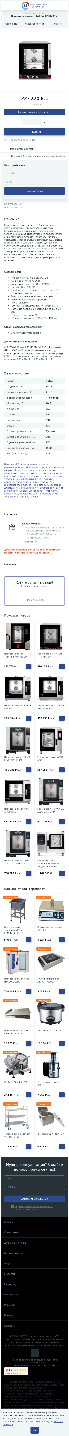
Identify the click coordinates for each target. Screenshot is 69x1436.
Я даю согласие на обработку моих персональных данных (34, 1208)
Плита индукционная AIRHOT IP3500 (48, 980)
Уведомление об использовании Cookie (34, 1365)
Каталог (8, 1221)
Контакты (9, 1325)
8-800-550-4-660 (27, 496)
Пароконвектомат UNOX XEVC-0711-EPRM (50, 810)
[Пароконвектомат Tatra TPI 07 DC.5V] (51, 636)
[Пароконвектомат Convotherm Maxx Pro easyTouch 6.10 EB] (51, 843)
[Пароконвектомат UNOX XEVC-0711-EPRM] (51, 791)
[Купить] (28, 666)
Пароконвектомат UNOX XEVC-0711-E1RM (17, 759)
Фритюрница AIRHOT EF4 (50, 1134)
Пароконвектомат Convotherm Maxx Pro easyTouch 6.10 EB (48, 863)
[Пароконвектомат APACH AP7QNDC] (17, 688)
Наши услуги (11, 1284)
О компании (11, 1232)
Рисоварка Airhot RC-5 (49, 1030)
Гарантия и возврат (15, 1253)
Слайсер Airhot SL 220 (16, 1082)
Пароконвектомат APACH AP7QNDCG (17, 810)
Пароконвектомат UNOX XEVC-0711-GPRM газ (17, 862)
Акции (7, 1263)
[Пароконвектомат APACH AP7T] (51, 740)
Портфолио (11, 1294)
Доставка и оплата (15, 1242)
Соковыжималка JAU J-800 (49, 1084)
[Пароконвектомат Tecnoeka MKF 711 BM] (17, 636)
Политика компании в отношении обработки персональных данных (35, 1361)
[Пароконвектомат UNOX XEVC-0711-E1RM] (17, 740)
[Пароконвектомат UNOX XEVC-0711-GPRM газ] (17, 843)
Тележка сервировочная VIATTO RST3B (17, 1135)
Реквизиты (10, 1304)
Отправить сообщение (34, 1198)
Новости (9, 1273)
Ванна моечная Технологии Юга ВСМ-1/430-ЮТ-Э (13, 930)
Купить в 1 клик (34, 191)
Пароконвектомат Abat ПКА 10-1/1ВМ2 (16, 980)
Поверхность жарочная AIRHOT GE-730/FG (16, 1032)
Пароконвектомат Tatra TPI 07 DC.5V (49, 655)
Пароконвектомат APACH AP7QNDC (17, 707)
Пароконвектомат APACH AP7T (50, 759)
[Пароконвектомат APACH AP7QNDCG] (17, 791)
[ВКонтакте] (35, 1353)
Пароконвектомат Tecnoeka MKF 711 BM (15, 655)
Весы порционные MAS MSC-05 (49, 928)
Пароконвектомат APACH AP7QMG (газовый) (50, 707)
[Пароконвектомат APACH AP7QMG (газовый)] (51, 688)
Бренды (8, 1315)
